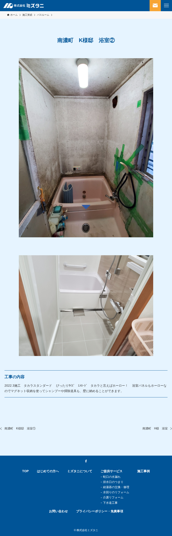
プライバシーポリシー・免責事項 (99, 511)
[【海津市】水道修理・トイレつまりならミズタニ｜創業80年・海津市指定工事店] (23, 5)
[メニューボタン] (166, 5)
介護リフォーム (113, 497)
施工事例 (143, 471)
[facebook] (86, 461)
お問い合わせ (58, 511)
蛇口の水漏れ (111, 476)
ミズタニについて (79, 471)
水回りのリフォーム (116, 492)
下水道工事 (110, 502)
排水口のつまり (113, 482)
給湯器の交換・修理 (116, 487)
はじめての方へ (48, 471)
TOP (25, 471)
